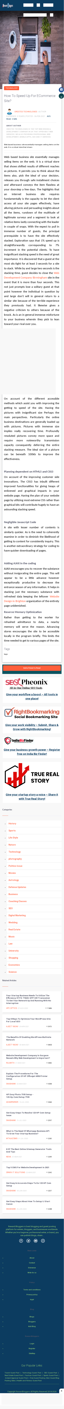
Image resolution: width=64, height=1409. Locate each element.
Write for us (32, 1273)
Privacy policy (31, 1295)
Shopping (13, 958)
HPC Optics (11, 1008)
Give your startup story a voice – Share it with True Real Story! (32, 796)
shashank (11, 1084)
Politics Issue (15, 866)
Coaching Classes (18, 901)
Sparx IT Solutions (15, 1172)
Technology (11, 88)
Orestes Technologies (26, 111)
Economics (14, 965)
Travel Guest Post (12, 1373)
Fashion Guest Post (33, 1375)
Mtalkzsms (11, 1138)
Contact (32, 1263)
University (14, 951)
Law (10, 943)
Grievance (32, 1268)
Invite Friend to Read (31, 668)
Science (13, 972)
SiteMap (32, 1353)
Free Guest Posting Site (39, 1378)
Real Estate (14, 929)
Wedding (13, 922)
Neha (8, 1157)
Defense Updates (17, 887)
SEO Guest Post (50, 1373)
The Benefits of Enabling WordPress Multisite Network (28, 1038)
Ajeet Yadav (12, 1026)
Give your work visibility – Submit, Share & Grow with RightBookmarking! (32, 727)
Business (13, 894)
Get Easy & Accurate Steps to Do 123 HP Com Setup (28, 1184)
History (12, 823)
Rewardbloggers (23, 1392)
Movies (12, 873)
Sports (12, 830)
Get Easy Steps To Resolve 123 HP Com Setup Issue (28, 1114)
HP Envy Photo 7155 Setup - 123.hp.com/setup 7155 (19, 1095)
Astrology (14, 880)
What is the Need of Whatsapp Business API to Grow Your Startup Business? (27, 1132)
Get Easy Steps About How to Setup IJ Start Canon (28, 1202)
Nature (12, 845)
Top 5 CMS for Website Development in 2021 (27, 1167)
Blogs (32, 1317)
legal (32, 1300)
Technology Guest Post (31, 1373)
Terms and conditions (32, 1290)
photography (15, 859)
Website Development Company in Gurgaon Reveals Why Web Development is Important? (28, 1056)
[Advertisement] (32, 361)
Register (32, 1349)
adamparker (12, 1102)
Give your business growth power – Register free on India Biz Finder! (32, 752)
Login (32, 1344)
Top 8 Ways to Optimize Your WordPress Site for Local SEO (28, 1020)
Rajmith (10, 1063)
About (32, 1258)
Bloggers (32, 1322)
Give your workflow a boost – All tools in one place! (32, 696)
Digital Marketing (17, 915)
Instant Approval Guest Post (16, 1378)
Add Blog (32, 1326)
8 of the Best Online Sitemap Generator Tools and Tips (28, 1150)
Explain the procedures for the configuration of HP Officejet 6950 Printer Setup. (27, 1076)
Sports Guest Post (50, 1375)
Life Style (13, 837)
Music (12, 936)
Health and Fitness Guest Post (29, 1381)
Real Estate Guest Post (14, 1375)
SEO (11, 908)
